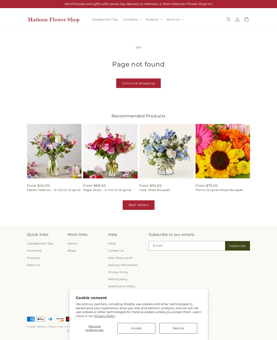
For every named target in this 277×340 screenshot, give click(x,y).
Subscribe (237, 246)
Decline (178, 328)
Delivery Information (123, 265)
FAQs (112, 243)
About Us (33, 265)
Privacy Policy (104, 316)
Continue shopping (138, 83)
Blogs (72, 250)
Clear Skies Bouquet (154, 190)
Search (72, 243)
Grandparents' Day (40, 243)
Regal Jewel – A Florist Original (107, 190)
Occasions (34, 250)
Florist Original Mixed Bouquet (219, 190)
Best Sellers (138, 205)
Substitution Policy (121, 286)
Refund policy (118, 279)
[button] (132, 19)
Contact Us (116, 250)
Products (33, 258)
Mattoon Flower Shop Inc (53, 326)
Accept (136, 328)
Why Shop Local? (120, 258)
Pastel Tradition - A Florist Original (54, 190)
